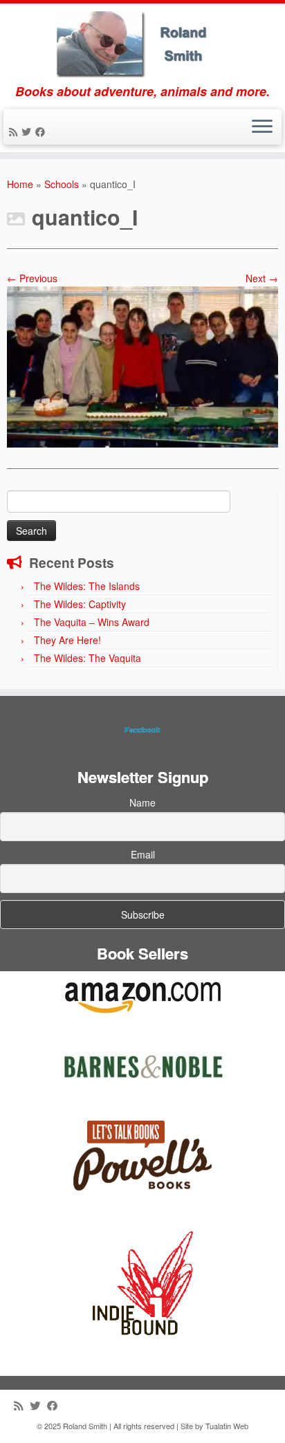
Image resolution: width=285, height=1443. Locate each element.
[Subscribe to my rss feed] (15, 131)
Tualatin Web (226, 1425)
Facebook (142, 729)
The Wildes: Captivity (80, 604)
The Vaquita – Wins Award (91, 622)
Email (143, 854)
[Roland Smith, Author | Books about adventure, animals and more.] (142, 43)
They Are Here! (67, 640)
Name (142, 802)
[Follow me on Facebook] (42, 131)
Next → (262, 278)
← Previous (32, 278)
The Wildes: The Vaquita (87, 658)
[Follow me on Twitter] (28, 131)
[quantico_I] (142, 365)
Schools (61, 184)
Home (20, 184)
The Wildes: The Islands (87, 586)
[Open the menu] (262, 127)
